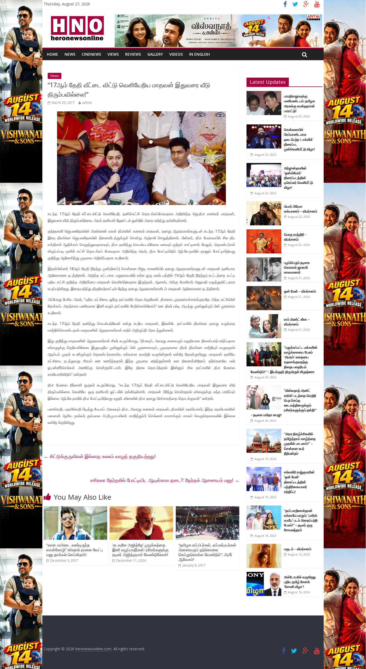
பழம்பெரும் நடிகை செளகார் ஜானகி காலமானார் (297, 267)
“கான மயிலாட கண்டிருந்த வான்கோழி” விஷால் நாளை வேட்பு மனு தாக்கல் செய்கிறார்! (74, 549)
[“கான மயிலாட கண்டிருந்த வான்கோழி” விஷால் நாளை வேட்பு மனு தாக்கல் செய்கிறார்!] (75, 509)
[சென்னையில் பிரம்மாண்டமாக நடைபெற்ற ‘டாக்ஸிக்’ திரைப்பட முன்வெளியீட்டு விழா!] (264, 127)
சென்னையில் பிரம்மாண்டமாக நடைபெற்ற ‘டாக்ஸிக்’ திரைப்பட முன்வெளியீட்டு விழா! (299, 139)
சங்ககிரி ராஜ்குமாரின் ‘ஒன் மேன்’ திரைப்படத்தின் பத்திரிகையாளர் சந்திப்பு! (299, 482)
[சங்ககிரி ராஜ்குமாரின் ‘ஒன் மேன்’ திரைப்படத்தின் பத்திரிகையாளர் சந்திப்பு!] (264, 469)
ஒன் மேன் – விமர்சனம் (300, 291)
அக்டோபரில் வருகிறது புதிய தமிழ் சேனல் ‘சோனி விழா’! (300, 582)
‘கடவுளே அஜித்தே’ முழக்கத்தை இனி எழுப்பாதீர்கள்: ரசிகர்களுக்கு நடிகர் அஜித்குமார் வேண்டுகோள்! (140, 549)
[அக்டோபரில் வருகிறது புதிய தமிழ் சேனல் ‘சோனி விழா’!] (264, 574)
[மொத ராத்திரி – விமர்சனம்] (264, 232)
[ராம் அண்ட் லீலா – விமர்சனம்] (264, 317)
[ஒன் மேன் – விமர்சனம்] (264, 288)
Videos (176, 54)
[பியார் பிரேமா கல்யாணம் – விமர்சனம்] (264, 204)
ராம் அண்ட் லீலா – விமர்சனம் (297, 321)
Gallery (155, 54)
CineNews (91, 54)
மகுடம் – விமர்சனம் (297, 548)
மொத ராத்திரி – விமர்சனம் (295, 237)
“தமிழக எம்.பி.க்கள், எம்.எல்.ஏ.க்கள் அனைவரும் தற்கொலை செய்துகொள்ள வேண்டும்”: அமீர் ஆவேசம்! (207, 552)
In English (199, 54)
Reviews (133, 54)
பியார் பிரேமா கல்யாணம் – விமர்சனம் (300, 209)
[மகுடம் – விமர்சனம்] (264, 546)
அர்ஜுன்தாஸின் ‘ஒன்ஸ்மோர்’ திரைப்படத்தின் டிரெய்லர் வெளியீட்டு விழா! (298, 178)
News (70, 54)
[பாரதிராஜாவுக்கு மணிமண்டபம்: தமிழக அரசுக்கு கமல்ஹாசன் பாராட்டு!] (264, 93)
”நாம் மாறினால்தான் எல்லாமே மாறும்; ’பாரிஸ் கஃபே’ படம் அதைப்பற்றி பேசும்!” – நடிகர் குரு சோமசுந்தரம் (301, 520)
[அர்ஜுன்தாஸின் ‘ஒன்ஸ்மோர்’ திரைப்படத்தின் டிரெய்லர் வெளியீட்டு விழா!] (264, 165)
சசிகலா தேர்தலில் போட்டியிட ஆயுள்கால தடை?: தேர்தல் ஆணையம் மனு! (164, 480)
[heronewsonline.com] (76, 18)
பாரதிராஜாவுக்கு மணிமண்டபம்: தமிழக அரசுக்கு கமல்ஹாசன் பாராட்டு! (299, 103)
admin (87, 102)
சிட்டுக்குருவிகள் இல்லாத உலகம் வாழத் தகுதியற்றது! (99, 456)
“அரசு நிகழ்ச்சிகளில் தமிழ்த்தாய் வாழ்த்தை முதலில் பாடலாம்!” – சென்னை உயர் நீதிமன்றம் (300, 443)
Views (113, 54)
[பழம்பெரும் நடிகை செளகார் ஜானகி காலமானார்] (264, 260)
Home (52, 54)
